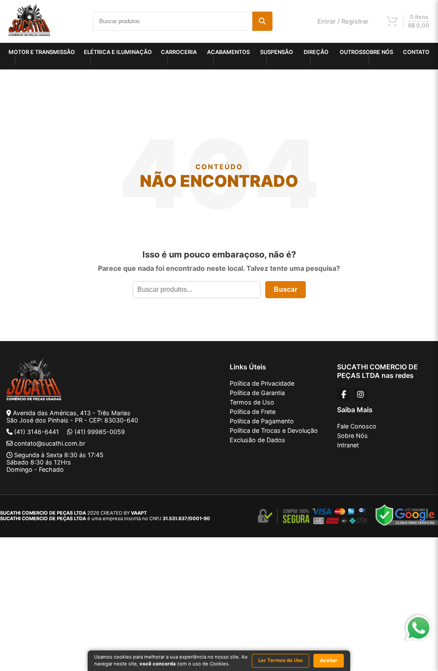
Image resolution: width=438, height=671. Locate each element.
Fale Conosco (356, 426)
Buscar (285, 289)
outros (351, 52)
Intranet (348, 445)
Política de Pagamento (262, 421)
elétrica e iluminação (118, 52)
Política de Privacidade (262, 383)
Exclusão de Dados (257, 439)
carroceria (179, 52)
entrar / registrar (343, 21)
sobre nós (377, 52)
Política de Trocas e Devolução (274, 430)
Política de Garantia (257, 392)
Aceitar (328, 660)
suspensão (276, 52)
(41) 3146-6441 (36, 431)
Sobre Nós (352, 435)
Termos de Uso (252, 402)
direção (316, 52)
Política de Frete (252, 411)
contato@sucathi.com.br (49, 443)
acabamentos (228, 52)
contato (416, 52)
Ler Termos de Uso (280, 660)
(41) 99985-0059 (99, 431)
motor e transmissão (42, 52)
